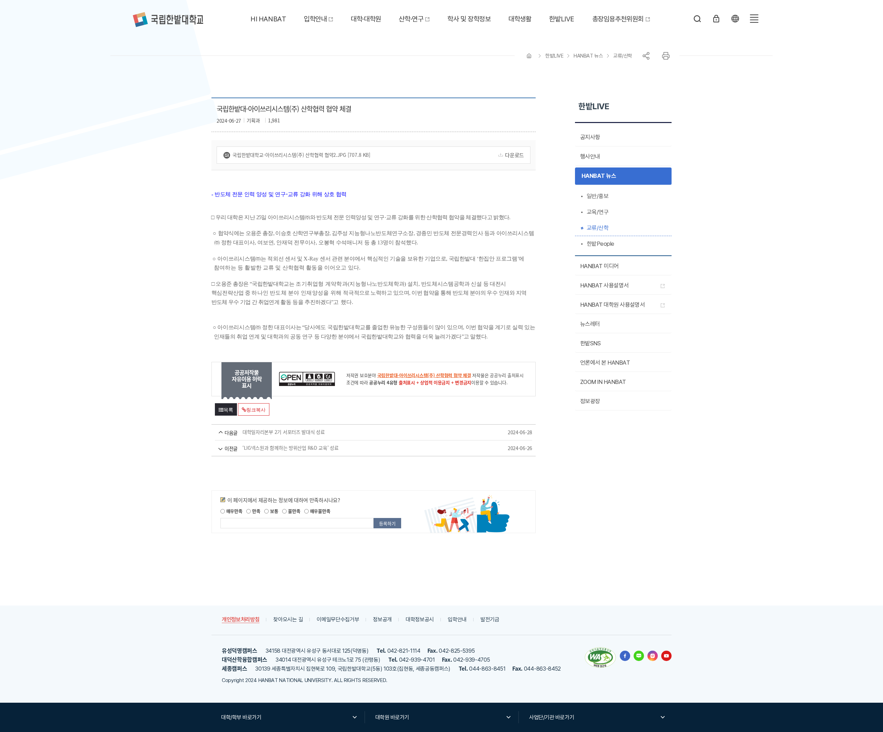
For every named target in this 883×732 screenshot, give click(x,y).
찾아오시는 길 (288, 619)
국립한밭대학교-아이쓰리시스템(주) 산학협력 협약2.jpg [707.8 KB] (301, 154)
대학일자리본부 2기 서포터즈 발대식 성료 (364, 432)
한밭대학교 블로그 (639, 656)
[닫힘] (735, 18)
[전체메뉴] (754, 18)
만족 (255, 511)
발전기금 (489, 619)
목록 (228, 410)
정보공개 (382, 619)
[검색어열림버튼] (697, 18)
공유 (646, 56)
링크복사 (255, 410)
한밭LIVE (554, 56)
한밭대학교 (168, 19)
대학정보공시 (420, 619)
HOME (529, 56)
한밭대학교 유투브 (666, 656)
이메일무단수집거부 (338, 619)
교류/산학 (622, 56)
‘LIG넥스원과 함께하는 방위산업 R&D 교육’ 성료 (364, 448)
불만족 (293, 511)
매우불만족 (319, 511)
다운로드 (514, 155)
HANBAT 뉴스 (588, 56)
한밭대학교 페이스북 (625, 656)
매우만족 (233, 511)
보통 (273, 511)
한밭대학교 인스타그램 (652, 656)
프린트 (666, 56)
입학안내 (457, 619)
